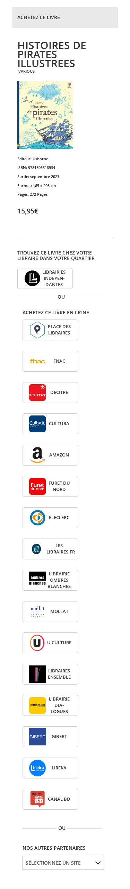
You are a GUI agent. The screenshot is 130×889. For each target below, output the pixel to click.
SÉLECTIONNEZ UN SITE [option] (53, 862)
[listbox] (63, 863)
